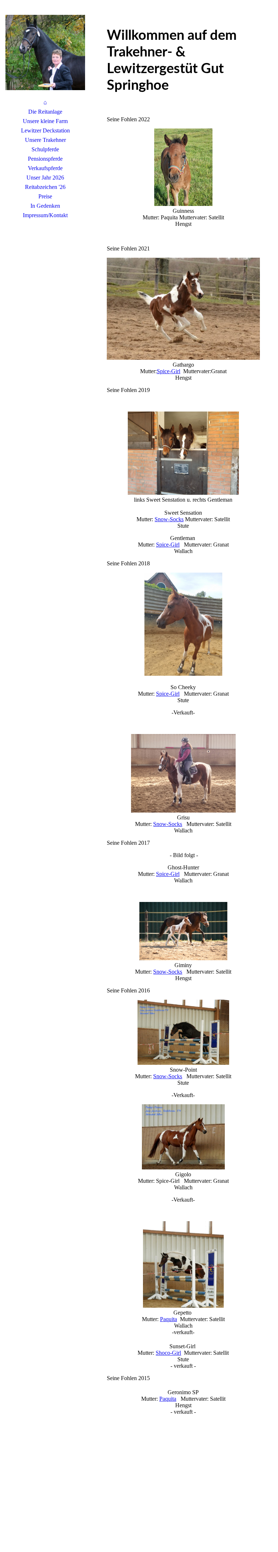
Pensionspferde (45, 159)
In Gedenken (45, 206)
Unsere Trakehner (45, 140)
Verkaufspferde (45, 168)
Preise (45, 196)
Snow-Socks (169, 519)
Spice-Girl (168, 371)
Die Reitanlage (45, 112)
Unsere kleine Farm (45, 121)
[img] (45, 52)
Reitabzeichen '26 (45, 187)
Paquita (168, 1319)
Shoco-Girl (168, 1353)
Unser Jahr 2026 (45, 177)
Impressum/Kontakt (45, 215)
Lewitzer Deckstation (45, 130)
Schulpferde (45, 149)
